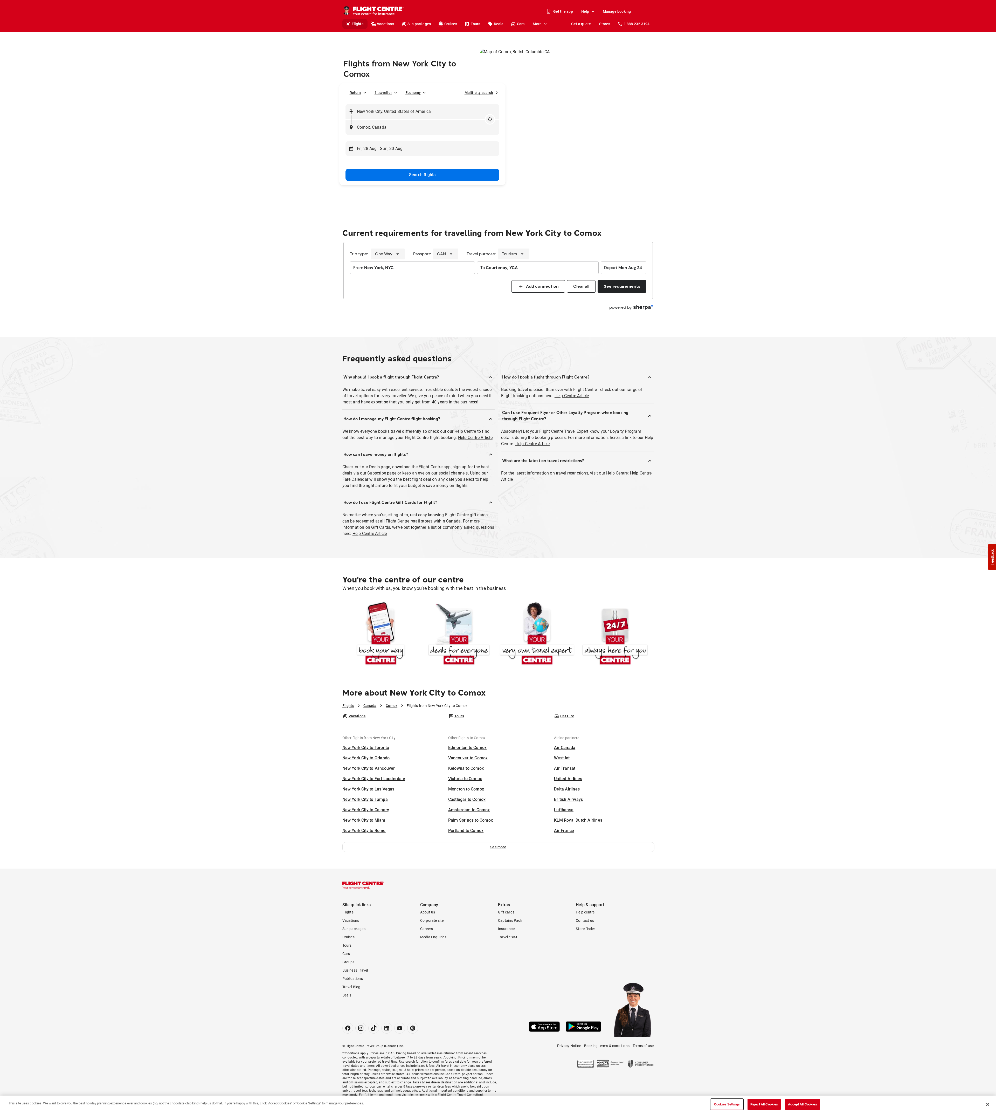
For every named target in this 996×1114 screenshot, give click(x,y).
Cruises (450, 24)
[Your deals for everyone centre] (458, 634)
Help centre (585, 912)
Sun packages (419, 24)
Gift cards (506, 912)
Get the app (563, 11)
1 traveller (383, 93)
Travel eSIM (507, 937)
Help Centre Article (475, 437)
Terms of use (643, 1046)
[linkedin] (386, 1028)
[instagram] (360, 1028)
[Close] (987, 1104)
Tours (475, 24)
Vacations (385, 24)
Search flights (422, 174)
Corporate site (432, 920)
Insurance (506, 929)
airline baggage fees (405, 1090)
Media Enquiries (433, 937)
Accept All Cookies (802, 1104)
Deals (498, 24)
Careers (426, 929)
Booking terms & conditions (607, 1046)
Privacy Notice (569, 1046)
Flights (357, 24)
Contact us (585, 920)
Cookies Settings (727, 1104)
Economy (413, 93)
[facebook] (347, 1028)
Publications (352, 979)
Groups (348, 962)
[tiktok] (373, 1028)
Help (585, 11)
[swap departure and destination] (490, 119)
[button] (498, 847)
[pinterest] (412, 1028)
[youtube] (399, 1028)
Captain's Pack (510, 920)
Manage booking (617, 11)
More (537, 24)
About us (427, 912)
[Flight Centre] (363, 885)
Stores (604, 24)
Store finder (585, 929)
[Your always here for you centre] (615, 634)
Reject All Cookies (764, 1104)
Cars (521, 24)
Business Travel (355, 970)
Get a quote (581, 24)
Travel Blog (351, 987)
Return (355, 93)
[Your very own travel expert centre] (537, 634)
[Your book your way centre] (380, 634)
